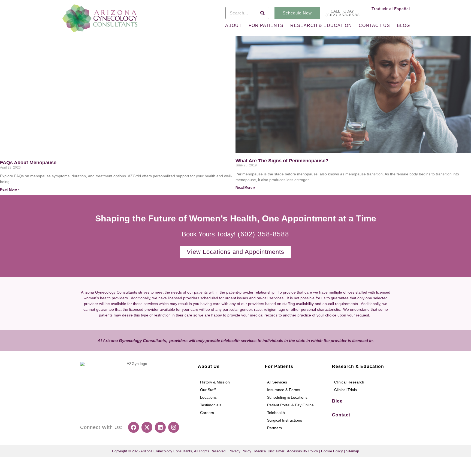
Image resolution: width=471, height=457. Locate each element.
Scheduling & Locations (287, 397)
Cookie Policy (332, 451)
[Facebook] (133, 427)
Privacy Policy (239, 451)
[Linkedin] (160, 427)
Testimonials (210, 405)
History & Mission (215, 382)
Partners (274, 428)
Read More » (10, 189)
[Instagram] (173, 427)
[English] (399, 16)
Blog (337, 401)
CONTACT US (374, 25)
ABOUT (233, 25)
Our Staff (208, 390)
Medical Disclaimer (269, 451)
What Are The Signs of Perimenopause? (281, 160)
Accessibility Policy (302, 451)
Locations (208, 397)
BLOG (403, 25)
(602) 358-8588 (342, 15)
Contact (341, 415)
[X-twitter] (146, 427)
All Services (277, 382)
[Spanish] (406, 16)
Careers (207, 412)
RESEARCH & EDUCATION (321, 25)
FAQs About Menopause (28, 162)
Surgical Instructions (284, 420)
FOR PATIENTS (266, 25)
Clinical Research (349, 382)
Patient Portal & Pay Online (290, 405)
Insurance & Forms (283, 390)
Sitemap (352, 451)
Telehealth (276, 412)
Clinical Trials (345, 390)
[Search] (262, 13)
